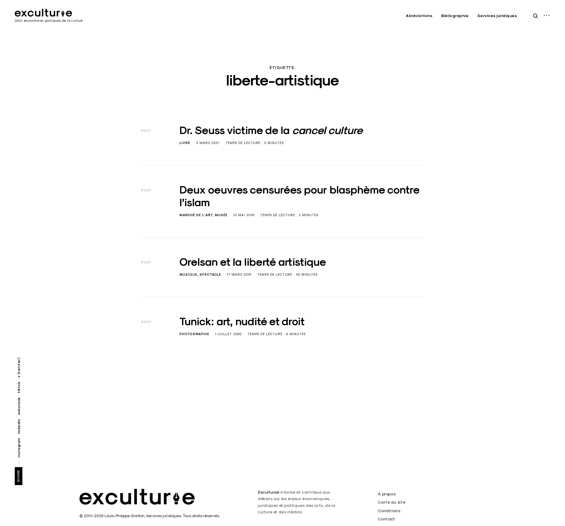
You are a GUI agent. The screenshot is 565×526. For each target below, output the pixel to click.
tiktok (18, 387)
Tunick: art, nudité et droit (242, 321)
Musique (188, 274)
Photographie (194, 334)
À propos (387, 494)
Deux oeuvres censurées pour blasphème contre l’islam (299, 196)
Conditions (389, 510)
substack (18, 406)
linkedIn (18, 426)
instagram (18, 447)
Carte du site (391, 502)
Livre (185, 143)
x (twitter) (18, 368)
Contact (386, 519)
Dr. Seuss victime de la (271, 130)
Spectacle (210, 274)
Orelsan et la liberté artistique (253, 262)
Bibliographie (455, 15)
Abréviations (419, 15)
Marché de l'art (196, 215)
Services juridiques (497, 15)
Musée (221, 215)
